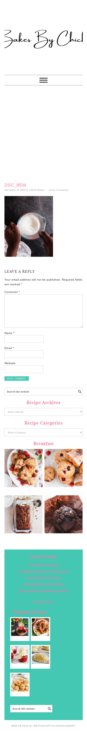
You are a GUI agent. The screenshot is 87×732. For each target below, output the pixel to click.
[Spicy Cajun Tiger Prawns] (40, 627)
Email (9, 348)
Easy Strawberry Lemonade (44, 584)
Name (9, 333)
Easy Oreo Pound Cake (43, 577)
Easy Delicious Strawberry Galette (43, 590)
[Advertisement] (43, 132)
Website (10, 363)
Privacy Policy (43, 601)
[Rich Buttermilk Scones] (20, 682)
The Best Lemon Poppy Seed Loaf (43, 571)
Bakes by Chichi (43, 21)
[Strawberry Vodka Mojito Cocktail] (20, 627)
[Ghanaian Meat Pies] (40, 655)
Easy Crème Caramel (43, 565)
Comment (12, 292)
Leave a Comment (58, 189)
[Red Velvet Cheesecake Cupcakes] (20, 655)
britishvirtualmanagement (55, 726)
